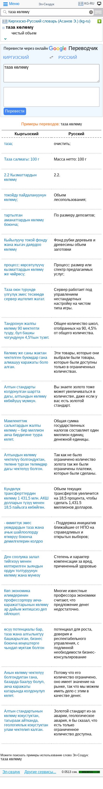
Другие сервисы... (40, 772)
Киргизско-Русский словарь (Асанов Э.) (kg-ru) (49, 21)
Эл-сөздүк (11, 772)
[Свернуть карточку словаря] (99, 21)
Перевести (14, 111)
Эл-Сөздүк (46, 4)
